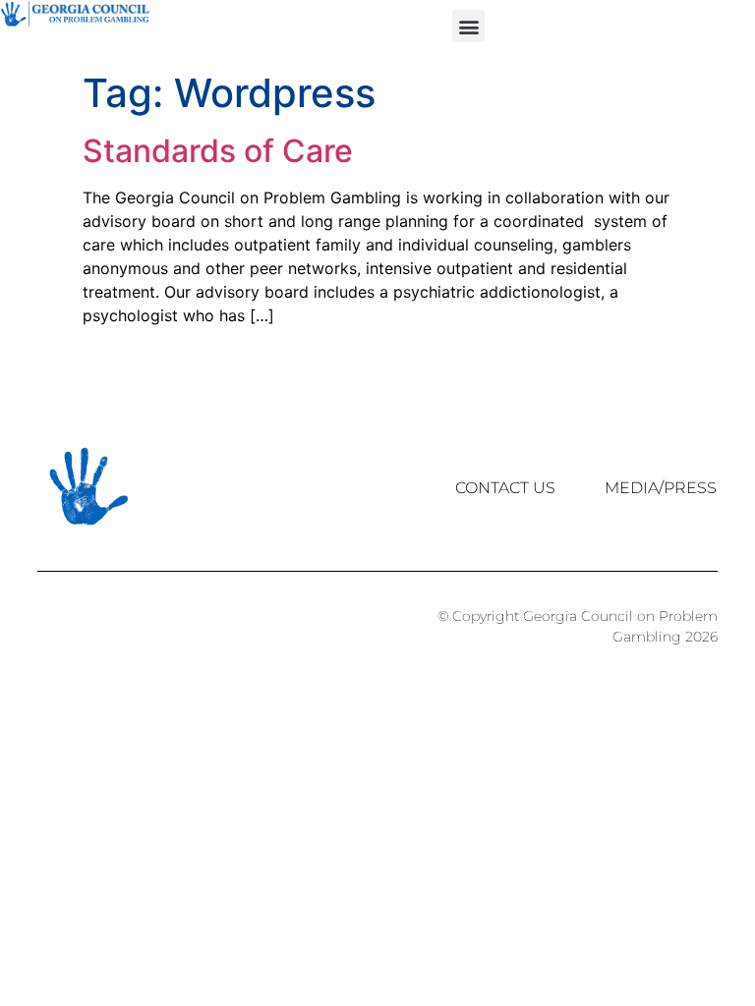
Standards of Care (218, 151)
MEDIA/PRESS (661, 487)
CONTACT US (505, 487)
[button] (468, 26)
